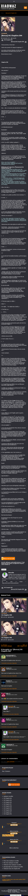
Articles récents (10, 569)
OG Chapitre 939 (8, 808)
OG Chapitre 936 (8, 814)
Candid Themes (16, 892)
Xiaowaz (8, 6)
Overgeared (4, 33)
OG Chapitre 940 (8, 806)
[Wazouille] (5, 577)
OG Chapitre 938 (8, 810)
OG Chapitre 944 (6, 615)
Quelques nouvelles (8, 796)
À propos (4, 569)
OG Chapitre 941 (8, 804)
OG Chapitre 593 (8, 39)
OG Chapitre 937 (8, 812)
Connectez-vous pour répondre (9, 663)
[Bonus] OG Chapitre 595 (17, 41)
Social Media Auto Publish (8, 895)
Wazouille (14, 38)
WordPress (14, 891)
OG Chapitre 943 (6, 637)
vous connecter (10, 761)
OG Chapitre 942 (8, 802)
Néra (5, 862)
